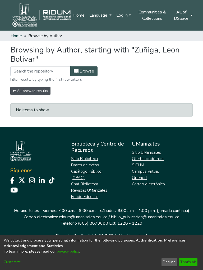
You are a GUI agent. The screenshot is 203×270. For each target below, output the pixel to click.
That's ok (188, 261)
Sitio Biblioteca (84, 158)
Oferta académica (148, 158)
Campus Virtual (145, 171)
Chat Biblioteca (84, 184)
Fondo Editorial (84, 196)
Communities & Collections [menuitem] (152, 15)
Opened (139, 177)
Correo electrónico (148, 184)
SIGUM (138, 165)
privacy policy (68, 251)
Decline (169, 261)
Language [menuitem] (98, 15)
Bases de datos (85, 165)
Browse (86, 71)
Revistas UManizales (89, 190)
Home (79, 15)
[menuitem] (183, 15)
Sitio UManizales (146, 152)
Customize (12, 261)
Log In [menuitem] (122, 15)
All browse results (32, 90)
